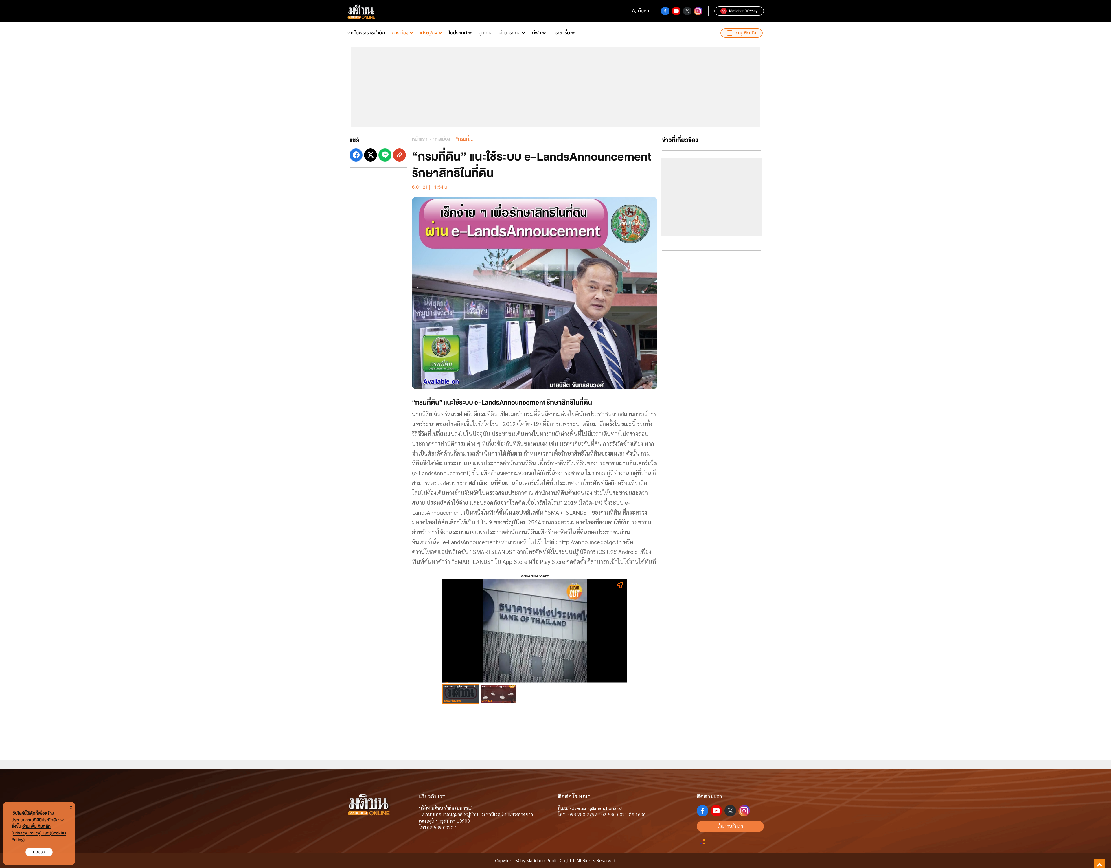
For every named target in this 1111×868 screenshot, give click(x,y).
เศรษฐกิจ (428, 33)
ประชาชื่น (561, 33)
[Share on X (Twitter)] (370, 155)
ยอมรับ (39, 852)
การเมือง (400, 33)
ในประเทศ (458, 33)
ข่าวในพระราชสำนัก (366, 33)
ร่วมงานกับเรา (730, 826)
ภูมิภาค (485, 33)
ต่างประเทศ (509, 33)
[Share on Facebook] (356, 155)
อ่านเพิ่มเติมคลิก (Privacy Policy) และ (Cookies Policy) (39, 833)
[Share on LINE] (384, 155)
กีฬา (536, 33)
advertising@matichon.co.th (597, 808)
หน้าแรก (419, 139)
